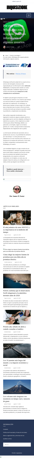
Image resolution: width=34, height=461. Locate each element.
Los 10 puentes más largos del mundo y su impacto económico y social (15, 362)
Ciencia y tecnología (8, 21)
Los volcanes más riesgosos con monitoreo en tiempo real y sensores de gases (16, 398)
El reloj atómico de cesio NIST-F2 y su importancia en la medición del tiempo (16, 229)
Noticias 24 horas (21, 73)
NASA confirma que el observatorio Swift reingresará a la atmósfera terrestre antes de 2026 (16, 293)
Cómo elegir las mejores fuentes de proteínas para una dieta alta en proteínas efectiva (16, 257)
